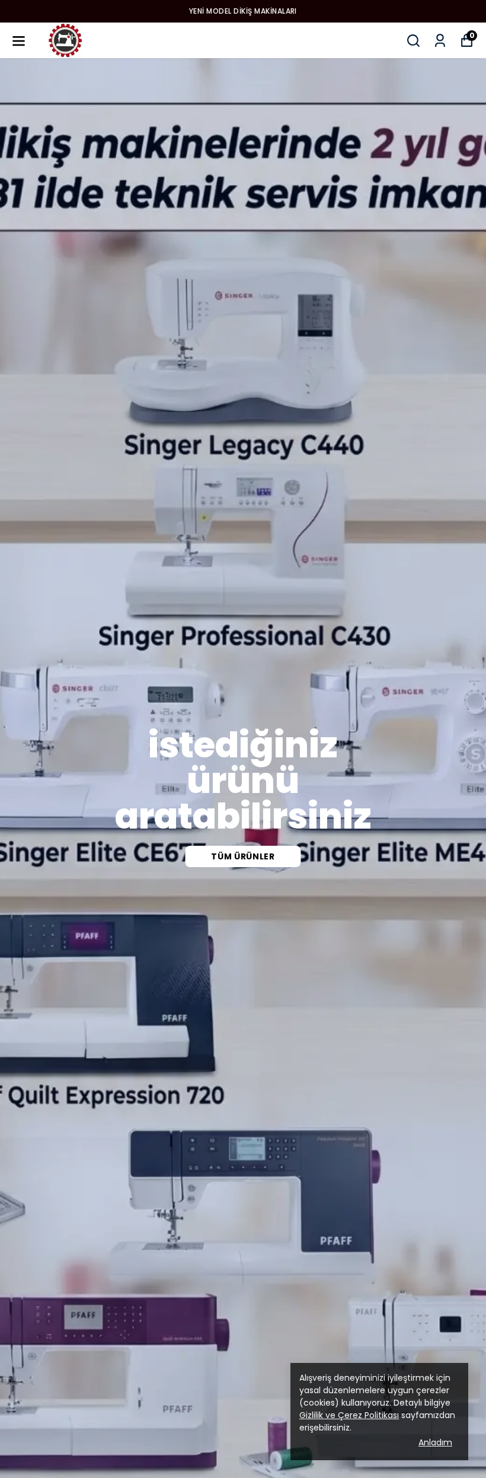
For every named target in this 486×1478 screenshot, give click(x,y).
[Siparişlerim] (440, 40)
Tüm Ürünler (243, 856)
